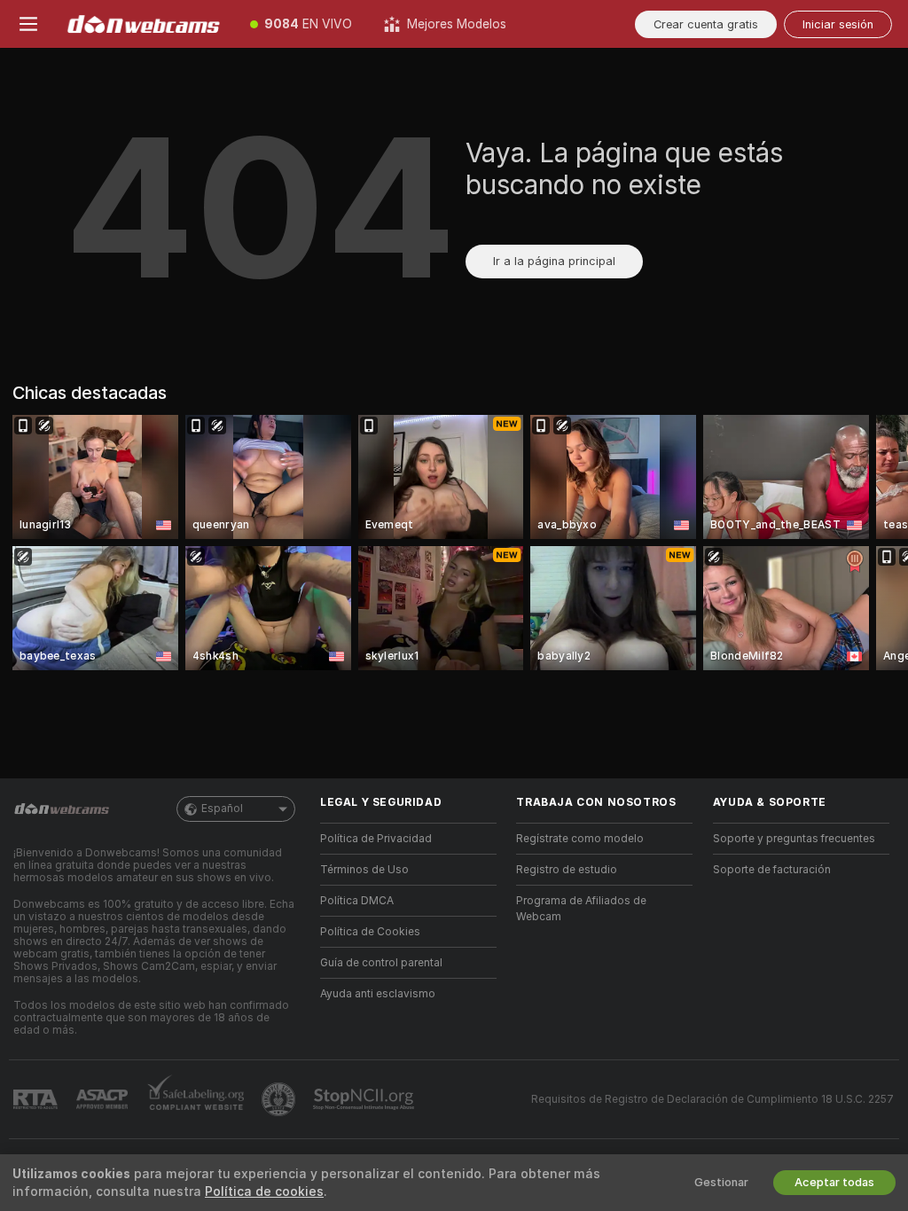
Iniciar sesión (837, 24)
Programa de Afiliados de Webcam (581, 909)
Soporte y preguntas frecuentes (794, 838)
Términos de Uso (364, 869)
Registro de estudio (566, 869)
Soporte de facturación (772, 869)
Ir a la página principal (554, 261)
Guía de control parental (381, 963)
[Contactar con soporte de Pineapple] (280, 1099)
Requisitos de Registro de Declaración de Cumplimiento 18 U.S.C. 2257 (712, 1099)
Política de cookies (264, 1191)
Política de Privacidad (376, 838)
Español (222, 808)
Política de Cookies (370, 932)
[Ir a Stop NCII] (365, 1099)
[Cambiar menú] (28, 24)
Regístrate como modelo (580, 838)
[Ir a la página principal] (145, 24)
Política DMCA (357, 901)
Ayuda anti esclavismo (377, 994)
